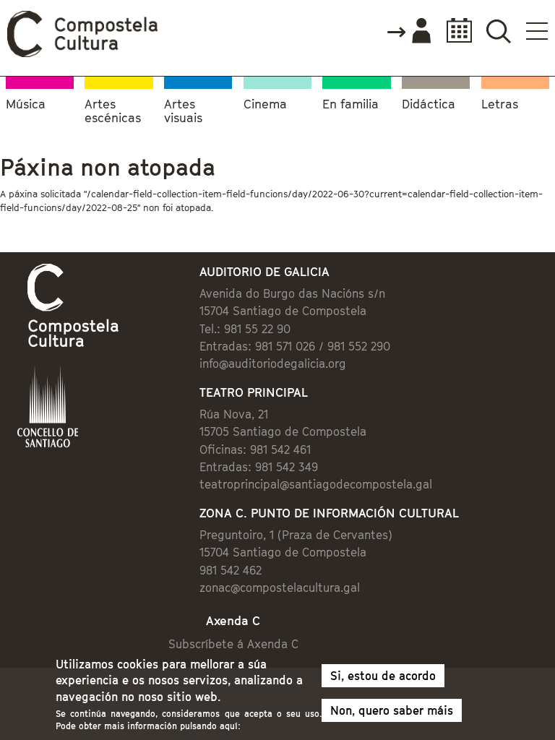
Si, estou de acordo (383, 675)
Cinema (265, 104)
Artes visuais (183, 112)
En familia (350, 104)
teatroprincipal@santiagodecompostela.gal (315, 484)
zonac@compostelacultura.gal (279, 587)
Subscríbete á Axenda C (233, 644)
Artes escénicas (113, 112)
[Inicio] (83, 53)
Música (26, 104)
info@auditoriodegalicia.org (272, 363)
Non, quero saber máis (391, 710)
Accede (408, 32)
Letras (499, 104)
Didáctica (428, 104)
